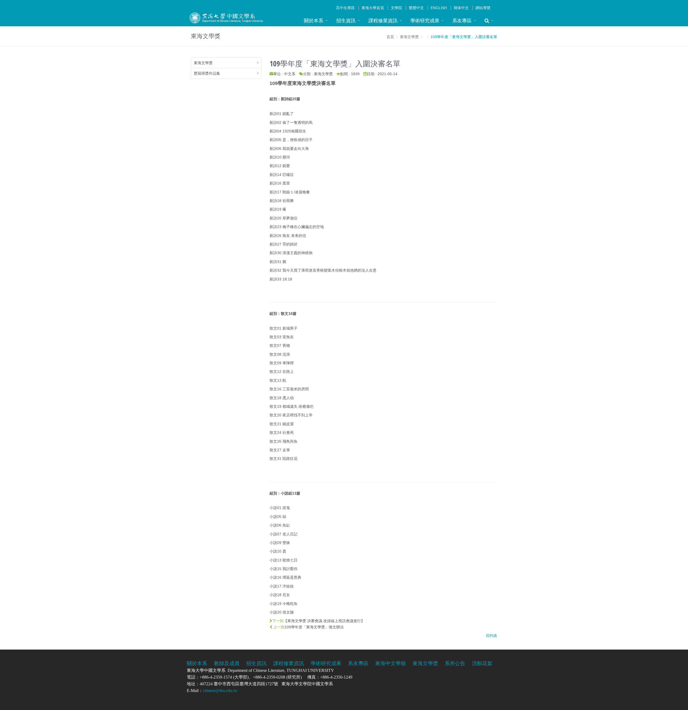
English (439, 8)
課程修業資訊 (382, 20)
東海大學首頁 (372, 8)
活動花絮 (482, 663)
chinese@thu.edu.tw (220, 690)
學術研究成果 (424, 20)
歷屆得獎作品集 (207, 73)
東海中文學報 (390, 663)
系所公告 (455, 663)
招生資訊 (346, 20)
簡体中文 (461, 8)
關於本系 (313, 20)
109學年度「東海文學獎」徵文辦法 (314, 627)
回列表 (491, 635)
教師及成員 (226, 663)
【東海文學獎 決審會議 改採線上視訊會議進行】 (324, 621)
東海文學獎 (409, 37)
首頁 (390, 37)
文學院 (396, 8)
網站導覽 (482, 8)
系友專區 (462, 20)
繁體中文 (416, 8)
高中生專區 (345, 8)
